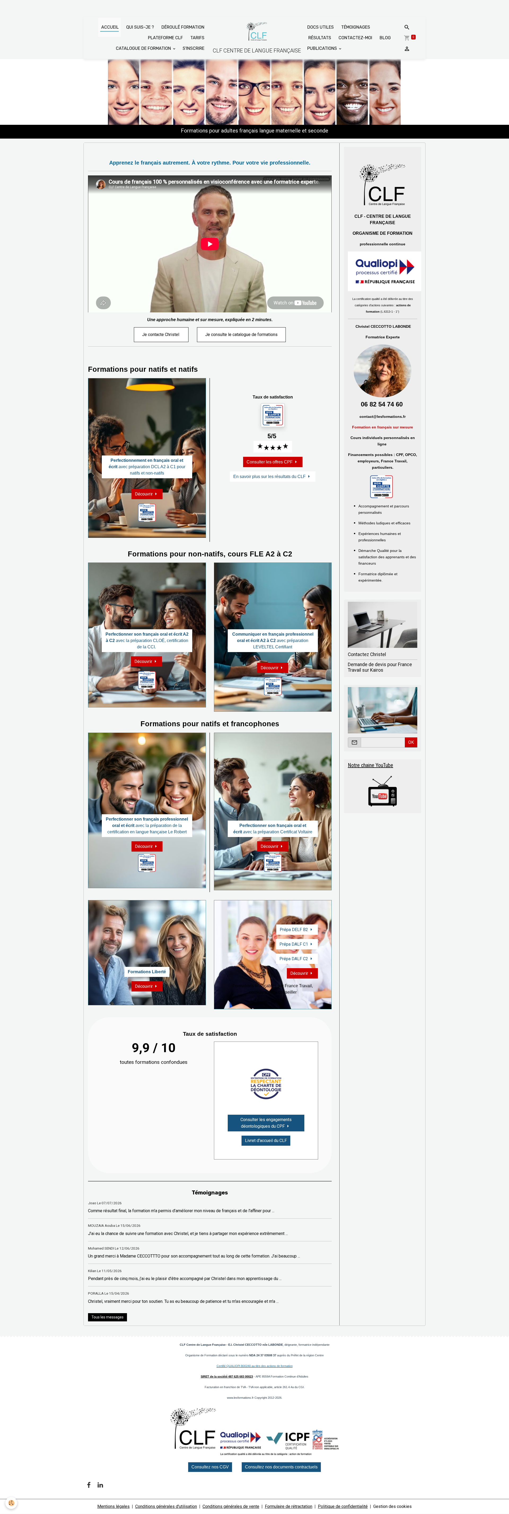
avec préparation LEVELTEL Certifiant (272, 640)
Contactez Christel (367, 654)
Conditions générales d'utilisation (166, 1506)
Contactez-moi (354, 37)
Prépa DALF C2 (293, 958)
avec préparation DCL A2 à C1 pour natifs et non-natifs (147, 466)
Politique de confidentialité (343, 1506)
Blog (385, 37)
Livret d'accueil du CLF (266, 1140)
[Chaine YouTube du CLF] (382, 791)
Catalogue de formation (144, 48)
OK (411, 742)
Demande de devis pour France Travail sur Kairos (380, 667)
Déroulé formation (182, 27)
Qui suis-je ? (139, 27)
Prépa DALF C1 (293, 944)
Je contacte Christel (161, 334)
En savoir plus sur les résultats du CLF (269, 476)
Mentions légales (113, 1506)
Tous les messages (107, 1317)
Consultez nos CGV (210, 1467)
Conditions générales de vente (231, 1506)
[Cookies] (11, 1503)
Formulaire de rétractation (288, 1506)
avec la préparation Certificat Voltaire (272, 828)
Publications (322, 48)
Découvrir (144, 494)
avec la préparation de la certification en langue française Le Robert (147, 825)
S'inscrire (193, 48)
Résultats (319, 37)
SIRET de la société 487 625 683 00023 (227, 1376)
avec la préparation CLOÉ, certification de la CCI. (147, 640)
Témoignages (355, 27)
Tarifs (196, 37)
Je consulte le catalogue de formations (241, 334)
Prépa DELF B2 (294, 929)
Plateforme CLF (165, 37)
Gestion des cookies (392, 1506)
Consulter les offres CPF (270, 462)
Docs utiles (320, 27)
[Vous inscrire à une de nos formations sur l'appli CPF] (381, 486)
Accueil (109, 27)
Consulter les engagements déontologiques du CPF (266, 1123)
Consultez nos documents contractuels (281, 1467)
